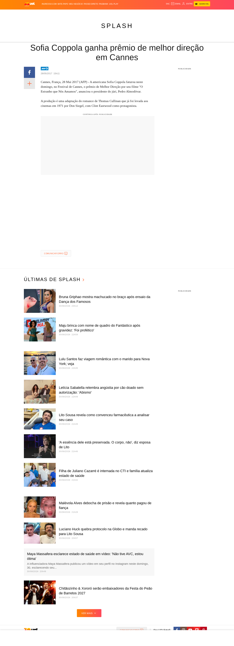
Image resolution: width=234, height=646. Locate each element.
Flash (40, 13)
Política (71, 13)
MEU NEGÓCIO (76, 4)
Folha (101, 13)
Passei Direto (91, 4)
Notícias (60, 13)
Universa (130, 13)
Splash (120, 13)
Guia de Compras (205, 13)
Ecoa (154, 13)
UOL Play (113, 4)
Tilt (148, 13)
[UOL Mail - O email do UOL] (176, 4)
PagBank (103, 4)
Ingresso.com (49, 4)
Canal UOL (163, 13)
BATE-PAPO (63, 4)
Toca (192, 13)
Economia (91, 13)
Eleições (49, 13)
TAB (180, 13)
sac (168, 4)
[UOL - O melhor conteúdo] (29, 4)
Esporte (110, 13)
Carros (80, 13)
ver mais (87, 613)
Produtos (30, 13)
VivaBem (141, 13)
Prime (185, 13)
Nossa (174, 13)
